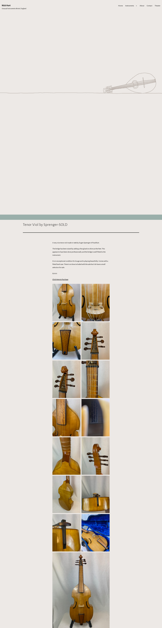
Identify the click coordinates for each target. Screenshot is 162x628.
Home (120, 6)
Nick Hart (6, 5)
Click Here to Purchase (60, 279)
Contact (149, 6)
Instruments (129, 6)
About (142, 6)
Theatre (157, 6)
